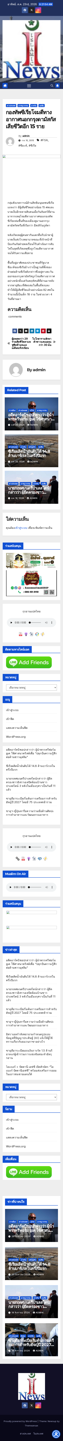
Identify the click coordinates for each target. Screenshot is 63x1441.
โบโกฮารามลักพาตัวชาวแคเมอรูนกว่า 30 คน (41, 342)
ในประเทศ (38, 1433)
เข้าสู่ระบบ (21, 527)
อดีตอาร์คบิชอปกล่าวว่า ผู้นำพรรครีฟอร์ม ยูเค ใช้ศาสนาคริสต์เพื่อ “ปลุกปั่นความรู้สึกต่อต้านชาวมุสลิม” (31, 753)
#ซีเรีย (32, 145)
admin (26, 135)
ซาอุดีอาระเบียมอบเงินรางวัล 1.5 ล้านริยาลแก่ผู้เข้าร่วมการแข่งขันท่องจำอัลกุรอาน (29, 1054)
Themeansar (31, 1425)
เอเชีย (41, 106)
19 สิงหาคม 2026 (21, 1312)
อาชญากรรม (23, 106)
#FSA (44, 140)
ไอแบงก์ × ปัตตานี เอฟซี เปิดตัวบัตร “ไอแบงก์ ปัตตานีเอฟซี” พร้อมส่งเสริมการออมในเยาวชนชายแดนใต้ (31, 1070)
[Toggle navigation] (29, 85)
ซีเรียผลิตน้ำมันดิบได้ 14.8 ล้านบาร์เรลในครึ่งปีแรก (29, 453)
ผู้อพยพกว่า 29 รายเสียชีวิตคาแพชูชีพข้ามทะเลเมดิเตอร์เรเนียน (21, 343)
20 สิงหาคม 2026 (21, 1236)
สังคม (23, 1336)
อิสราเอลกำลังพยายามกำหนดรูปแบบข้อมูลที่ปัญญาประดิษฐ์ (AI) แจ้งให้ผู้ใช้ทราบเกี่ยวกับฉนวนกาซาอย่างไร (29, 1038)
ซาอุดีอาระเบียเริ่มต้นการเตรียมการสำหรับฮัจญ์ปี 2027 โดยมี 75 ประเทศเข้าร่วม (31, 1344)
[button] (52, 85)
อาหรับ (33, 106)
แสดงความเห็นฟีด (17, 727)
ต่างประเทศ (11, 106)
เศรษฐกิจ (32, 447)
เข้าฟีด (10, 719)
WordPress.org (16, 736)
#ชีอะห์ (22, 145)
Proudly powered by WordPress (21, 1421)
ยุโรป (32, 410)
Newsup (52, 1421)
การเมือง (12, 410)
